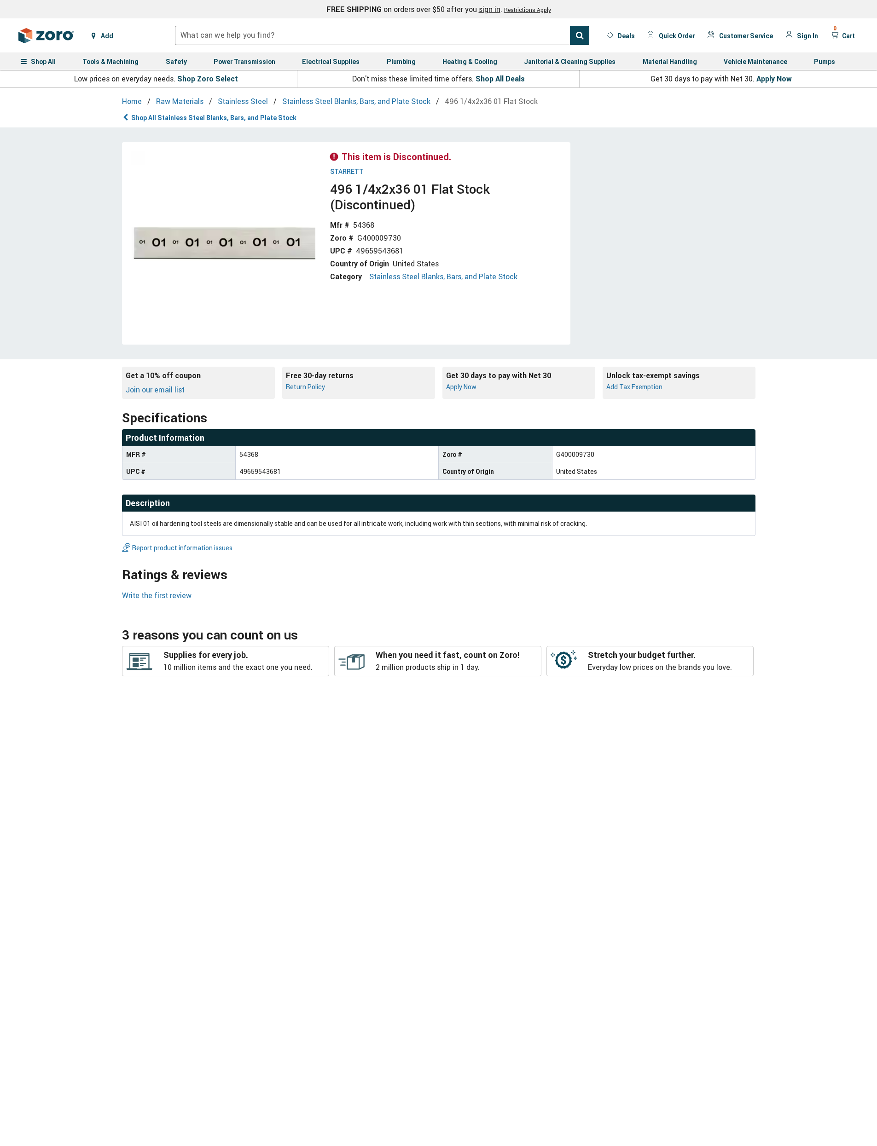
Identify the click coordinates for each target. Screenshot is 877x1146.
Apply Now (774, 79)
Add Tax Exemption (634, 386)
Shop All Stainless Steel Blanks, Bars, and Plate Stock (213, 117)
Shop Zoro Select (207, 79)
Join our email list (155, 390)
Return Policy (305, 386)
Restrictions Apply (527, 9)
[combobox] (382, 35)
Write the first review (157, 595)
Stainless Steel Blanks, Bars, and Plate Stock (443, 276)
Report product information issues (182, 547)
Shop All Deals (500, 79)
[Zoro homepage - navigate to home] (46, 35)
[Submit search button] (579, 35)
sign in (489, 9)
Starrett (347, 172)
